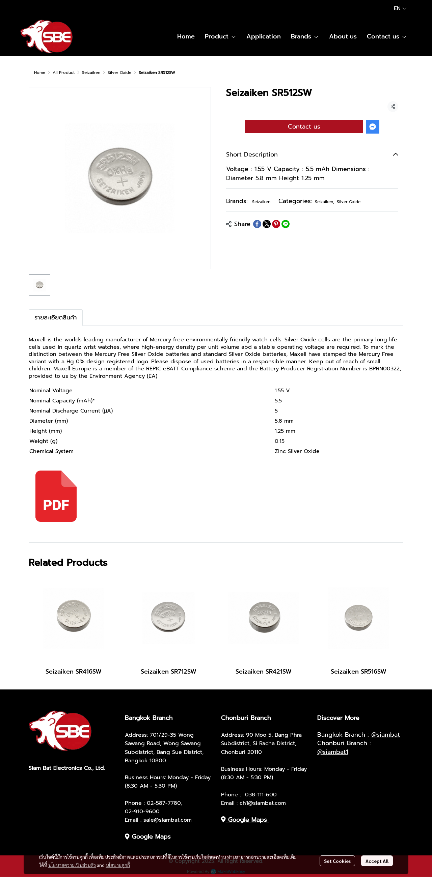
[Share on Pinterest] (276, 224)
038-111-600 (261, 795)
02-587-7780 (164, 803)
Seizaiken (91, 72)
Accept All (377, 861)
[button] (400, 8)
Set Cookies (337, 861)
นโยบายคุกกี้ (118, 865)
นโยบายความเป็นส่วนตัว (72, 865)
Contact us (304, 126)
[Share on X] (267, 224)
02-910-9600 (142, 812)
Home (39, 72)
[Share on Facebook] (257, 224)
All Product (64, 72)
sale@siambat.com (167, 820)
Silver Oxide (119, 72)
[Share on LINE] (285, 224)
